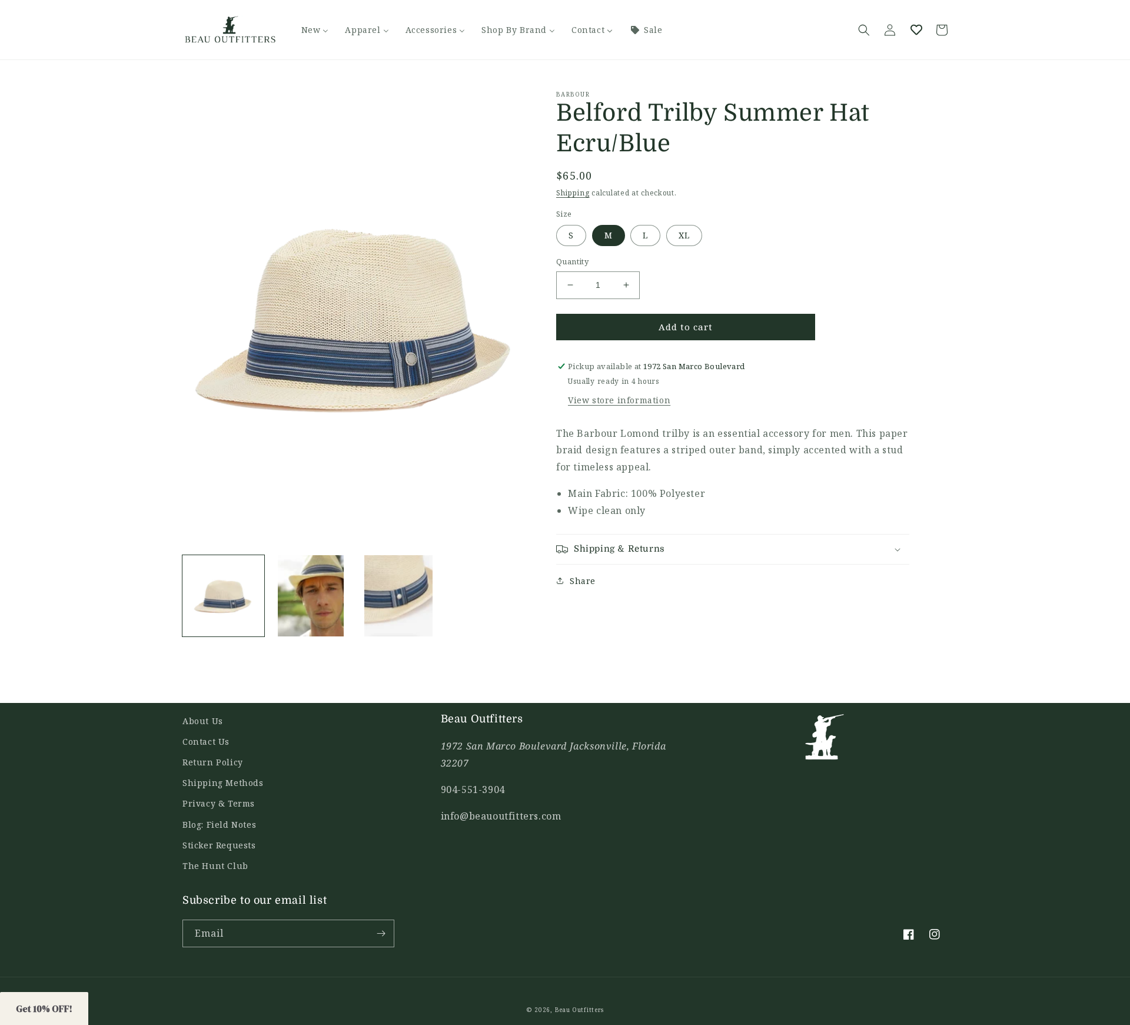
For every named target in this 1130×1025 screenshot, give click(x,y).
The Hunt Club (215, 865)
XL (684, 235)
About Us (202, 721)
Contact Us (206, 741)
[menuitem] (315, 30)
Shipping (573, 193)
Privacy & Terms (218, 803)
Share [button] (583, 580)
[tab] (732, 502)
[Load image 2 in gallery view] (311, 596)
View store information (619, 400)
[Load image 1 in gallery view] (223, 596)
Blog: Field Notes (219, 824)
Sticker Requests (219, 845)
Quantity (572, 261)
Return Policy (212, 762)
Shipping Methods (223, 782)
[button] (864, 30)
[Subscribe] (381, 933)
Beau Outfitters (579, 1010)
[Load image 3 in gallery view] (399, 596)
